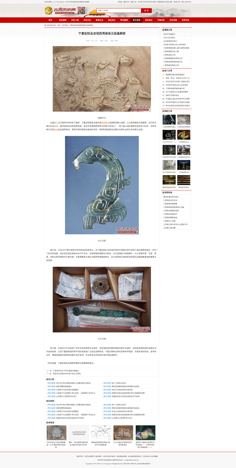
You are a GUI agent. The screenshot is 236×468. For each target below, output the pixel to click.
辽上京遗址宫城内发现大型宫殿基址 (122, 443)
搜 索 (146, 10)
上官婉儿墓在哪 (169, 228)
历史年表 (177, 2)
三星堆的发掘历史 (170, 214)
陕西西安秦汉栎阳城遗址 (175, 75)
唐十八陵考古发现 (119, 383)
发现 (129, 123)
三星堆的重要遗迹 (170, 217)
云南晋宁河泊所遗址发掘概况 (67, 390)
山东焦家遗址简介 (170, 41)
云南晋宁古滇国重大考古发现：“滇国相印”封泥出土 (76, 393)
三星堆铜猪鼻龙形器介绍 (172, 58)
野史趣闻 (124, 20)
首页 (50, 20)
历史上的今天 (185, 2)
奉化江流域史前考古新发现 (122, 390)
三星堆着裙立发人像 (171, 51)
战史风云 (112, 20)
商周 (103, 123)
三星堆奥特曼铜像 (170, 204)
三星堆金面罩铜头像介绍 (172, 62)
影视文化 (99, 20)
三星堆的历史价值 (170, 200)
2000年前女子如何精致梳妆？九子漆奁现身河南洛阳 (56, 444)
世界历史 (185, 20)
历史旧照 (173, 20)
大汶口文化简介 (169, 38)
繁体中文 (126, 2)
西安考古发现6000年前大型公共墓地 (67, 374)
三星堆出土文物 (169, 221)
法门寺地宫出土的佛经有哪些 (177, 92)
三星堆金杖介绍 (169, 55)
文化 (56, 129)
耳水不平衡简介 (169, 34)
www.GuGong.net (105, 464)
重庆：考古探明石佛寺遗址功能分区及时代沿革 (78, 443)
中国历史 (161, 20)
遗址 (107, 123)
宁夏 (58, 123)
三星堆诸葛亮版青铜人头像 (173, 207)
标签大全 (133, 2)
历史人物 (75, 20)
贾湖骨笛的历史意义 (171, 197)
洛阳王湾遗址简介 (172, 95)
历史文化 (87, 20)
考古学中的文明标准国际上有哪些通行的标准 (73, 383)
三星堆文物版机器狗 (171, 211)
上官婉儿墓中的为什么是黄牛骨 (175, 224)
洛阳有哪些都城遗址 (64, 386)
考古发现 (136, 20)
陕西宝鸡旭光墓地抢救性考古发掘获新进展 (128, 393)
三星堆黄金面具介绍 (171, 65)
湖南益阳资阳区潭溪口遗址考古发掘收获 (100, 443)
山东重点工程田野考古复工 (66, 396)
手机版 (120, 2)
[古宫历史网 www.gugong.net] (65, 14)
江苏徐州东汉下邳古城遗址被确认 (66, 371)
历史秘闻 (62, 20)
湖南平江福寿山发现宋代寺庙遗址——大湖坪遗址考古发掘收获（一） (145, 444)
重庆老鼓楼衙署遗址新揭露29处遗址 (126, 386)
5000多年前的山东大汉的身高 (174, 44)
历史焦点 (148, 20)
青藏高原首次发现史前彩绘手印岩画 (126, 396)
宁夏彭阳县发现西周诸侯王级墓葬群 (81, 25)
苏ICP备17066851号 (130, 464)
